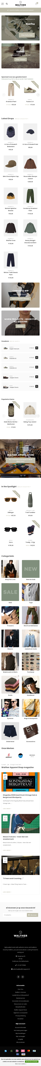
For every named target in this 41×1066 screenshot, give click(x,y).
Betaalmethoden (20, 1007)
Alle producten (20, 1042)
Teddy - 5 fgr (30, 542)
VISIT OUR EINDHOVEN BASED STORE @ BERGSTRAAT (20, 460)
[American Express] (5, 1050)
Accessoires (25, 723)
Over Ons (20, 989)
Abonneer (33, 915)
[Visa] (23, 1054)
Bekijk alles (14, 341)
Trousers (4, 607)
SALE (2, 584)
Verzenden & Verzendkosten (20, 1001)
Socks (3, 676)
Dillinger (11, 512)
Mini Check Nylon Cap (11, 176)
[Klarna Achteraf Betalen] (22, 1050)
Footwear (24, 653)
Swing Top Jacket (29, 422)
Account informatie (20, 1027)
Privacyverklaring (21, 1016)
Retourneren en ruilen (20, 1004)
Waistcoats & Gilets (7, 653)
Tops (23, 584)
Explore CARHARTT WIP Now (20, 299)
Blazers (3, 630)
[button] (2, 28)
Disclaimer (21, 1019)
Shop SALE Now (27, 35)
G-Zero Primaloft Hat (30, 144)
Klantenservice (20, 998)
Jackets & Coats (26, 630)
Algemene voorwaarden (21, 1013)
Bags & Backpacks (27, 700)
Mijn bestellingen (20, 1033)
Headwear (25, 676)
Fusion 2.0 (30, 102)
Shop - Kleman (20, 59)
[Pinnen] (17, 1054)
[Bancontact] (34, 1050)
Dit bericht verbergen (31, 1061)
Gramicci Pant (11, 102)
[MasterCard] (28, 1050)
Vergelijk (20, 1039)
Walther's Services (20, 992)
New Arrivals (25, 561)
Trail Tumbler (30, 512)
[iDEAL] (17, 1050)
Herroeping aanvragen (20, 1030)
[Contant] (11, 1050)
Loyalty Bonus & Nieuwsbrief (20, 995)
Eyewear (3, 700)
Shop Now (20, 326)
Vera (10, 542)
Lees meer (6, 808)
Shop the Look (5, 561)
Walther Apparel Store (20, 1010)
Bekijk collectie (21, 118)
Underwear (4, 723)
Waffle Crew (10, 240)
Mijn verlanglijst (20, 1036)
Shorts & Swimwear (27, 607)
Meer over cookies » (20, 1064)
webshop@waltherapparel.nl (21, 969)
